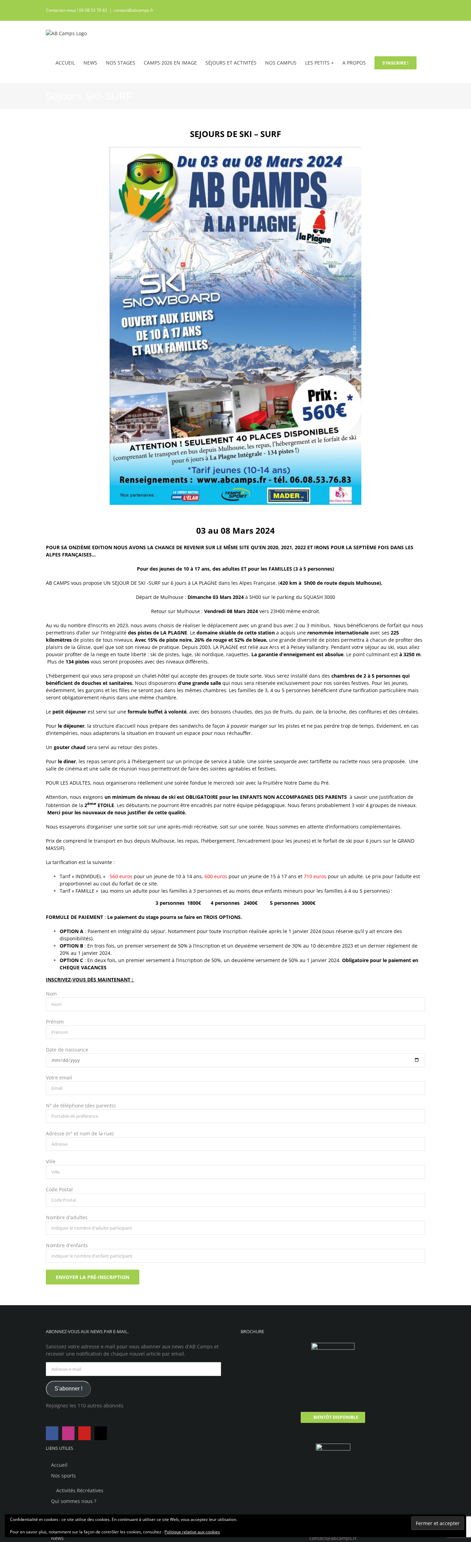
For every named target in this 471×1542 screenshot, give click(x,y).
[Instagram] (68, 1433)
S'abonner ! (68, 1388)
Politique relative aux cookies (192, 1532)
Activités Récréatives (79, 1490)
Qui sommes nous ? (73, 1501)
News (57, 1538)
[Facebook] (52, 1433)
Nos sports (63, 1475)
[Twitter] (100, 1433)
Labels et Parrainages (81, 1516)
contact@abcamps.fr (133, 10)
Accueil (59, 1465)
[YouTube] (84, 1433)
